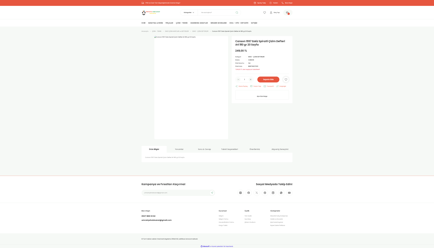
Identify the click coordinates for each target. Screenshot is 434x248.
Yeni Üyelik (248, 216)
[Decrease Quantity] (238, 79)
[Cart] (287, 12)
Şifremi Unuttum (250, 222)
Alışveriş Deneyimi (280, 149)
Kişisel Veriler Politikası (277, 225)
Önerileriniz (255, 149)
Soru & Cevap (204, 149)
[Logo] (151, 12)
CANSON (251, 60)
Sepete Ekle (268, 79)
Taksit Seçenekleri (229, 149)
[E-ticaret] (216, 246)
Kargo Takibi (223, 225)
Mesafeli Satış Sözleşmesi (279, 216)
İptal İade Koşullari (276, 222)
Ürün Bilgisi (154, 149)
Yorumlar (179, 149)
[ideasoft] (205, 246)
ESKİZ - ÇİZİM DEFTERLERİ (256, 57)
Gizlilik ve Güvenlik (276, 219)
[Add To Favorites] (286, 79)
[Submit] (212, 192)
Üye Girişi (248, 219)
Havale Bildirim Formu (226, 222)
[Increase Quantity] (251, 79)
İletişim (221, 216)
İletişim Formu (223, 219)
